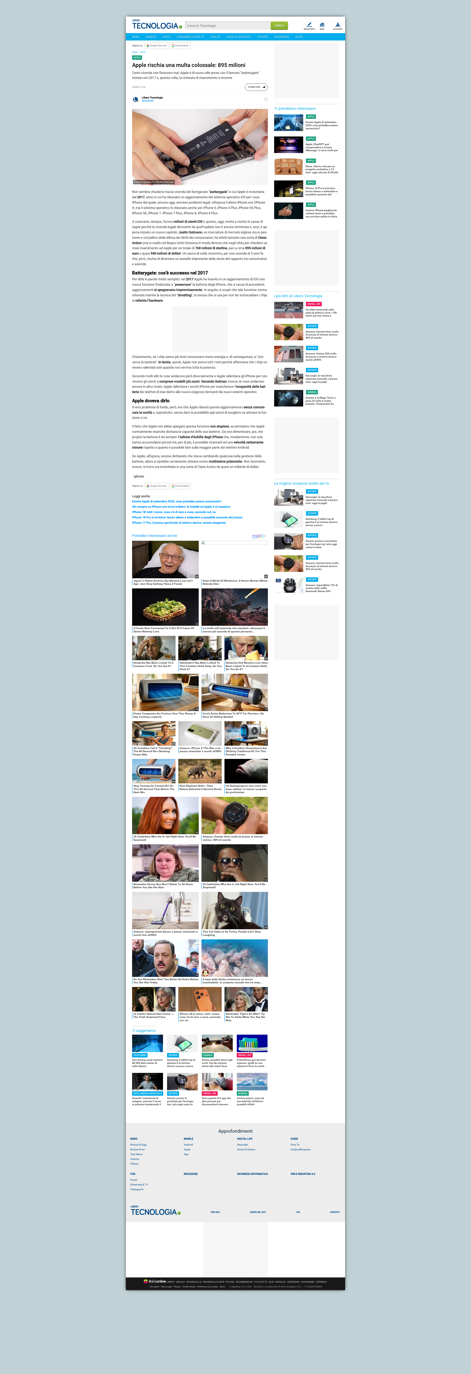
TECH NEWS (140, 1055)
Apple (187, 1149)
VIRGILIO (180, 1282)
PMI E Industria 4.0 (303, 1173)
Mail (322, 29)
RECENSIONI (281, 36)
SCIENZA (207, 1055)
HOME (134, 52)
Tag (298, 1212)
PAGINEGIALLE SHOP (213, 1282)
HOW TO (215, 36)
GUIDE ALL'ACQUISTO (238, 36)
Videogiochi (137, 1189)
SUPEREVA (321, 1282)
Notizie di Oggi (138, 1144)
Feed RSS (215, 1212)
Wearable (242, 1144)
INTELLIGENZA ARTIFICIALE (148, 1093)
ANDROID (150, 36)
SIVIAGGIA (280, 1282)
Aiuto (222, 1287)
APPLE (167, 36)
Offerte (134, 1163)
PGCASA (230, 1282)
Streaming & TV (139, 1184)
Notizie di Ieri (137, 1149)
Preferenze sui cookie (207, 1287)
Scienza (134, 1159)
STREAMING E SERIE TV (190, 36)
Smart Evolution (246, 1149)
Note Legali (166, 1287)
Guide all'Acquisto (301, 1149)
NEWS (135, 36)
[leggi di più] (266, 99)
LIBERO (170, 1282)
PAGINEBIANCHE (244, 1282)
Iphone (139, 476)
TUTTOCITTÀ (260, 1282)
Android (188, 1144)
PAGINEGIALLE (193, 1282)
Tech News (136, 1154)
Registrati (309, 29)
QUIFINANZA (293, 1282)
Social (133, 1179)
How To (295, 1144)
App (186, 1154)
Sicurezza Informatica (252, 1173)
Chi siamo (154, 1287)
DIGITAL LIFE (244, 1055)
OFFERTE (262, 36)
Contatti (335, 1212)
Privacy (177, 1287)
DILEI (271, 1282)
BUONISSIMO (307, 1282)
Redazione (191, 1173)
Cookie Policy (189, 1287)
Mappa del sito (258, 1212)
